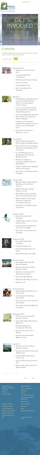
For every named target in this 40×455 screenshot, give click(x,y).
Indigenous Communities (8, 410)
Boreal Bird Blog (6, 394)
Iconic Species (24, 401)
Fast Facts (24, 406)
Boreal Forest (7, 404)
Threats (23, 393)
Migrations (24, 390)
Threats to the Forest (8, 413)
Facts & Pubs (25, 404)
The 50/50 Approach (7, 408)
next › (26, 378)
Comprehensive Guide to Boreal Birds (28, 398)
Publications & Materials (27, 410)
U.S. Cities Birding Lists (27, 395)
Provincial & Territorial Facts (8, 416)
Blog (22, 408)
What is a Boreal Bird (27, 388)
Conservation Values (7, 406)
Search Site (26, 2)
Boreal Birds (25, 386)
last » (33, 378)
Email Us (4, 391)
